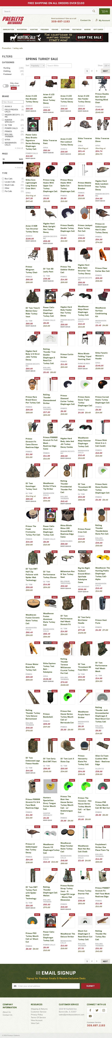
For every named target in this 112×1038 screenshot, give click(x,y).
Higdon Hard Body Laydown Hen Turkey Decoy (101, 185)
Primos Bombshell (48, 715)
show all (20, 148)
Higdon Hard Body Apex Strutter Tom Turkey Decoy (84, 269)
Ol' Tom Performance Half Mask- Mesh (101, 667)
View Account (36, 1020)
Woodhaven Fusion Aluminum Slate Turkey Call (49, 619)
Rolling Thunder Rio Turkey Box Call (100, 935)
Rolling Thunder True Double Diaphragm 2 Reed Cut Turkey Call (49, 356)
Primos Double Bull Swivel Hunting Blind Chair (102, 98)
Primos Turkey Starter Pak (84, 892)
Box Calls (14, 179)
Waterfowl (22, 29)
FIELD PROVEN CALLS (14, 111)
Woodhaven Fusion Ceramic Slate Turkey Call (33, 619)
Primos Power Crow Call (84, 530)
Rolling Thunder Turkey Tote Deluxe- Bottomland (33, 714)
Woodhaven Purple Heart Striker (84, 714)
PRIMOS (14, 131)
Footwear (76, 29)
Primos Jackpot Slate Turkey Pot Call (85, 228)
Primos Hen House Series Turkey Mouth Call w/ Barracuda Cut (67, 717)
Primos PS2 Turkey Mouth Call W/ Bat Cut (102, 805)
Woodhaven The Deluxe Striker (68, 935)
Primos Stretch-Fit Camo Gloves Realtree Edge (32, 443)
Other (14, 188)
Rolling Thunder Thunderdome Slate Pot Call (101, 529)
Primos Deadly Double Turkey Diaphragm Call (68, 228)
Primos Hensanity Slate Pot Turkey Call (83, 760)
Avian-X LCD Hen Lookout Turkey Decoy (67, 142)
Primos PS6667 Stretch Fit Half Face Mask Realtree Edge (102, 892)
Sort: (28, 66)
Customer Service (38, 1012)
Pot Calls (14, 191)
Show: (100, 66)
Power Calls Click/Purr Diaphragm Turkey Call (48, 311)
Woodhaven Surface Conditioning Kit (101, 312)
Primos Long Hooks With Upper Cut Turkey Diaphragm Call (50, 186)
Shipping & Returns (39, 1009)
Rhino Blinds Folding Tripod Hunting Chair (84, 356)
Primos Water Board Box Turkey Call (32, 667)
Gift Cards (98, 29)
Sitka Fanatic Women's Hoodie (101, 355)
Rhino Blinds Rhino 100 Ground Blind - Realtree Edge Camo (67, 531)
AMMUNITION (8, 29)
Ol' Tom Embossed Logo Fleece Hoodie (33, 760)
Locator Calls (14, 182)
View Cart (35, 1023)
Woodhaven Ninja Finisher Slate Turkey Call (67, 847)
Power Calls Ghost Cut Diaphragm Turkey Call (48, 530)
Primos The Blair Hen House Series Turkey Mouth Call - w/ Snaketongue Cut (67, 805)
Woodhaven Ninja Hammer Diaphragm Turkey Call (84, 442)
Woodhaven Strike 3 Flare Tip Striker (49, 486)
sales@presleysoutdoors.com (71, 1015)
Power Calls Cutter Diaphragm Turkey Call (48, 936)
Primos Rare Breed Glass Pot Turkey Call (33, 400)
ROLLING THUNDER (14, 135)
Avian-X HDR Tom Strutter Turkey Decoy (32, 229)
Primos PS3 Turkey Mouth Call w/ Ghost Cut (32, 937)
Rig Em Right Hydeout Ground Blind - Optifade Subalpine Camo (84, 575)
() (106, 11)
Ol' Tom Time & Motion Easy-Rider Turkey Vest (33, 312)
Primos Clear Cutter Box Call (102, 269)
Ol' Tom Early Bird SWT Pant (50, 760)
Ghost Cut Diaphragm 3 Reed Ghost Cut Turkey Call (85, 935)
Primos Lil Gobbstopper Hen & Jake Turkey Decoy (101, 228)
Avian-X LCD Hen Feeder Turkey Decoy (84, 99)
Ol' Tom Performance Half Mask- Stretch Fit (66, 620)
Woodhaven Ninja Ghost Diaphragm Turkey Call (83, 310)
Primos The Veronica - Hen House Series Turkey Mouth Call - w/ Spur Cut (85, 805)
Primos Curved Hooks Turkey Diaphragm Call (102, 400)
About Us (7, 1012)
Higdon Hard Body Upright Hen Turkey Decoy (49, 228)
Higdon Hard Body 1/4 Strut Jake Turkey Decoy (33, 355)
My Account (104, 20)
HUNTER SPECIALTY (14, 121)
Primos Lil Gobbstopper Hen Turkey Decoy (31, 848)
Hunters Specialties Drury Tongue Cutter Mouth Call (49, 803)
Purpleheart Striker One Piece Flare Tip (102, 847)
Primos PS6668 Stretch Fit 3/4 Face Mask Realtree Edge (33, 803)
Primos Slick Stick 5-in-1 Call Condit (101, 443)
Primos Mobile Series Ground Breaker (84, 185)
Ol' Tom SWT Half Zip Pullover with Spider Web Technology (32, 574)
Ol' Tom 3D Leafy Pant (48, 270)
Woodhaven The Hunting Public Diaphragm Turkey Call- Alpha (102, 573)
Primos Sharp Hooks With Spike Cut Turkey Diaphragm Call (68, 186)
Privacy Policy (37, 1015)
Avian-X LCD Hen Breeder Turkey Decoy (32, 99)
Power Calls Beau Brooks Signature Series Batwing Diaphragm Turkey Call (33, 141)
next (105, 71)
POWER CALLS (14, 128)
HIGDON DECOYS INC (14, 116)
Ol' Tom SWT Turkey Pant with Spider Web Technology (32, 893)
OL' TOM (14, 125)
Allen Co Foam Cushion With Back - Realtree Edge (102, 760)
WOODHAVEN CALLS (14, 144)
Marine (87, 29)
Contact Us (85, 20)
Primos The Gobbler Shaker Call (68, 269)
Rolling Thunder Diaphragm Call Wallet (50, 891)
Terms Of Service (38, 1017)
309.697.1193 (96, 1025)
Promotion (6, 48)
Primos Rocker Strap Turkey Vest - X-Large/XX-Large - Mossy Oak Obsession (68, 892)
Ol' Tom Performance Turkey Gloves (49, 574)
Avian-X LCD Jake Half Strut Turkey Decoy (49, 98)
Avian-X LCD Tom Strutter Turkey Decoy (67, 99)
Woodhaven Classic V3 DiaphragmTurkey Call (51, 848)
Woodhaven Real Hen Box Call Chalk (84, 848)
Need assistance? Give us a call (63, 20)
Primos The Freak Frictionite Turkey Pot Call (33, 530)
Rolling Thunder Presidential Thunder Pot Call (66, 487)
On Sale (17, 86)
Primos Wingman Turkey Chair (31, 269)
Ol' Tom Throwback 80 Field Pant (84, 487)
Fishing (55, 29)
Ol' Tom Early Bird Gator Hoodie (84, 620)
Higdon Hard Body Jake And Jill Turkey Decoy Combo (67, 442)
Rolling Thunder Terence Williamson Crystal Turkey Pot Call (67, 666)
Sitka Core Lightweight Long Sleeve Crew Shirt (31, 184)
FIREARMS (45, 29)
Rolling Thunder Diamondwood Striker (49, 399)
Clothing (65, 29)
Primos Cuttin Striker (67, 356)
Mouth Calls (14, 185)
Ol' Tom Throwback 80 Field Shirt (84, 667)
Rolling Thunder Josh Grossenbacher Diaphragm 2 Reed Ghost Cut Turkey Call (102, 714)
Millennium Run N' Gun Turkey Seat (68, 574)
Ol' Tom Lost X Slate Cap (67, 760)
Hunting (34, 29)
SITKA (14, 140)
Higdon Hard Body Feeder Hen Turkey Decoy (66, 311)
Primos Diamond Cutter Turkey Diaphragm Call (68, 400)
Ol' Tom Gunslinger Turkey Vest (31, 486)
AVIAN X (14, 106)
